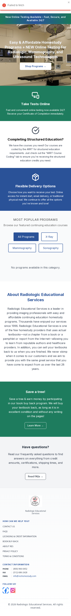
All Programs (26, 236)
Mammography (22, 248)
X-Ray (49, 236)
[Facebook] (6, 590)
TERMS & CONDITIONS (13, 556)
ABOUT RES (8, 546)
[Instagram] (13, 590)
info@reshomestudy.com (24, 576)
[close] (69, 2)
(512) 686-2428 (20, 572)
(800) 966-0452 (20, 569)
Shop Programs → (35, 66)
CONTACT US (9, 526)
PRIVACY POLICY (10, 551)
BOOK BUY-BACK (10, 541)
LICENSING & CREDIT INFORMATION (19, 536)
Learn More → (35, 425)
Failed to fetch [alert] (16, 5)
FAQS (5, 531)
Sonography (51, 248)
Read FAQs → (35, 476)
